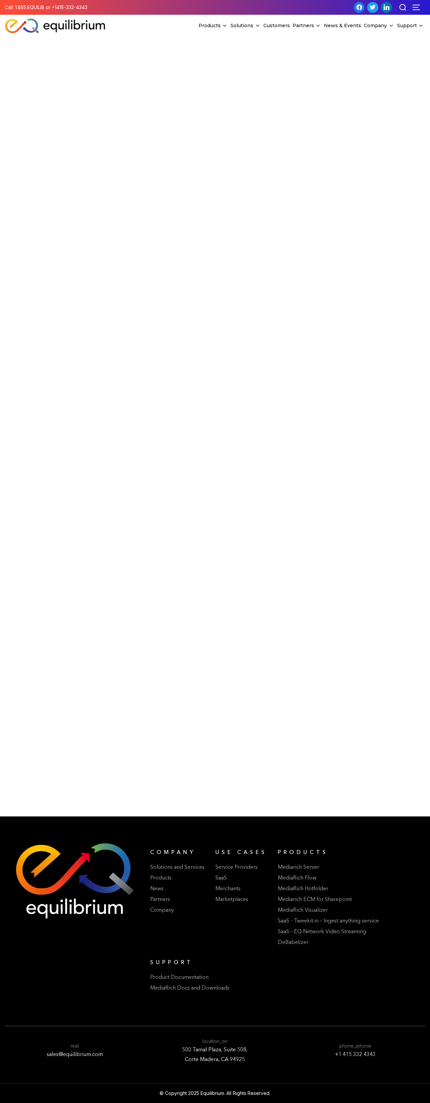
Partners (303, 25)
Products (210, 25)
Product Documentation (179, 977)
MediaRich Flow (297, 878)
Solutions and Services (177, 867)
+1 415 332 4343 (355, 1054)
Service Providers (236, 867)
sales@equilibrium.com (75, 1054)
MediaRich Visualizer (303, 910)
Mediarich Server (298, 867)
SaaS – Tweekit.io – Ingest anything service (328, 921)
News (157, 889)
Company (375, 25)
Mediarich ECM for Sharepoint (315, 899)
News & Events (342, 25)
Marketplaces (231, 899)
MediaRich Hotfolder (303, 889)
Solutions (241, 25)
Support (407, 25)
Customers (276, 25)
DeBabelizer (293, 942)
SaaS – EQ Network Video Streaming (322, 932)
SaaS (221, 878)
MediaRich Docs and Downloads (189, 988)
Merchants (228, 889)
